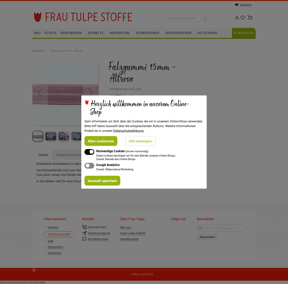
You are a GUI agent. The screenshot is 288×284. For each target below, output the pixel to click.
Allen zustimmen (101, 141)
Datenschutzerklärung (128, 130)
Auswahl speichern (102, 180)
